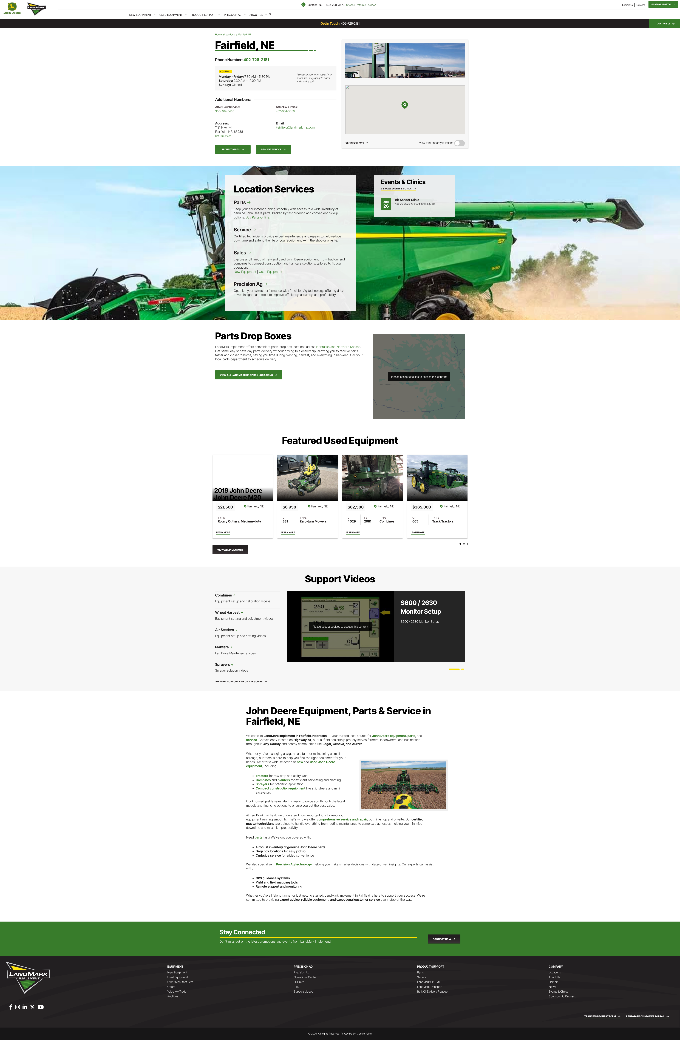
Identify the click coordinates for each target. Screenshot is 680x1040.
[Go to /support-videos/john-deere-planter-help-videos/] (247, 650)
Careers (640, 4)
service (251, 740)
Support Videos (303, 991)
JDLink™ (299, 982)
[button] (663, 4)
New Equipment (140, 14)
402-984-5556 (285, 111)
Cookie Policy (364, 1033)
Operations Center (305, 977)
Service (243, 230)
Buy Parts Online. (258, 217)
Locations (627, 4)
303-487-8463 (224, 111)
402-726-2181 (350, 23)
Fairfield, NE (254, 506)
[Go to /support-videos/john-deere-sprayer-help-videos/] (247, 667)
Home (218, 34)
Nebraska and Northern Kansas (338, 347)
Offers (171, 986)
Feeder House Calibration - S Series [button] (462, 669)
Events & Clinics (558, 991)
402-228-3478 (335, 5)
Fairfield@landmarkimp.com (295, 127)
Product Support (203, 14)
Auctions (172, 996)
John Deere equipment (389, 736)
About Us (256, 14)
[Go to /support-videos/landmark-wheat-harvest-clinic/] (247, 615)
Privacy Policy (348, 1033)
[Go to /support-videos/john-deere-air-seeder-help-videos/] (247, 633)
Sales (240, 253)
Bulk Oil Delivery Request (432, 991)
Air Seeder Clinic (407, 200)
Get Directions (223, 135)
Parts (240, 202)
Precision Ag (233, 14)
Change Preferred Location (361, 4)
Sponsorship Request (562, 996)
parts (411, 736)
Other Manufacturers (180, 982)
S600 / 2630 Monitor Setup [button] (454, 669)
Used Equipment (171, 14)
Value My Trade (176, 991)
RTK (296, 986)
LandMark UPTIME (429, 982)
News (552, 986)
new (300, 762)
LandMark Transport (429, 986)
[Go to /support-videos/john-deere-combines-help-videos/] (247, 598)
